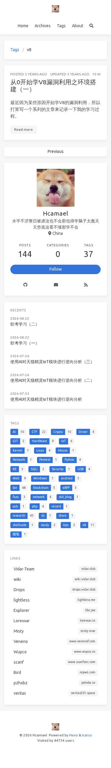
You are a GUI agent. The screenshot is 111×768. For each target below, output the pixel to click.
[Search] (91, 26)
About (77, 25)
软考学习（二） (24, 324)
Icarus (87, 735)
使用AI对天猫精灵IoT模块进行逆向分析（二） (52, 380)
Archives (43, 25)
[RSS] (86, 285)
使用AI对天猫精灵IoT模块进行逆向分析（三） (52, 361)
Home (23, 25)
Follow (55, 269)
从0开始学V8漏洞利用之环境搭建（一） (53, 85)
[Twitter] (56, 285)
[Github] (25, 285)
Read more (23, 129)
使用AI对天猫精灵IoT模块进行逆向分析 (46, 399)
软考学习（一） (24, 343)
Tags (61, 25)
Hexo (73, 735)
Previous (56, 151)
